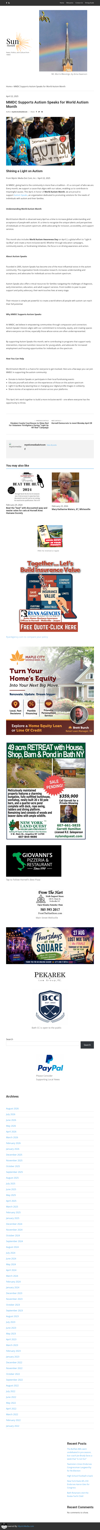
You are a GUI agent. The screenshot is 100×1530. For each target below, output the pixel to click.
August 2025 (12, 1177)
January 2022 (12, 1425)
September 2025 (14, 1171)
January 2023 (12, 1356)
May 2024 (11, 1264)
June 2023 (11, 1327)
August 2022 (12, 1385)
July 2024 (10, 1252)
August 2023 (12, 1316)
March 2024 (12, 1275)
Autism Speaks (20, 195)
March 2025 (12, 1206)
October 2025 (13, 1166)
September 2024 (14, 1241)
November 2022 (14, 1368)
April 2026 (11, 1131)
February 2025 (13, 1212)
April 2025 (11, 1200)
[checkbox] (4, 1526)
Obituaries (69, 3)
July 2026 (10, 1114)
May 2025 (11, 1195)
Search (9, 1039)
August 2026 (12, 1108)
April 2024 (11, 1270)
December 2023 (14, 1293)
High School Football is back (80, 1476)
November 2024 (14, 1229)
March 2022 (12, 1414)
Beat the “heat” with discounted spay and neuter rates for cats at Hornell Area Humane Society (26, 510)
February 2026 (13, 1143)
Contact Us (79, 3)
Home (62, 3)
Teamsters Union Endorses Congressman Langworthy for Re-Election (79, 1467)
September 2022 (14, 1379)
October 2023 (13, 1304)
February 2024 (13, 1281)
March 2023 (12, 1345)
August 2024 (12, 1247)
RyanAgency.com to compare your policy (27, 636)
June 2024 (11, 1258)
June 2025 (11, 1189)
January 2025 (12, 1218)
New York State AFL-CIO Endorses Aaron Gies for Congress (78, 1484)
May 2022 (11, 1402)
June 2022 (11, 1397)
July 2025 (10, 1183)
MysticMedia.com (26, 1526)
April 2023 (11, 1339)
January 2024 (12, 1287)
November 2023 (14, 1298)
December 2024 (14, 1223)
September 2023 (14, 1310)
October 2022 (13, 1373)
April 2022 (11, 1408)
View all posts (52, 445)
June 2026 (11, 1120)
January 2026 (12, 1148)
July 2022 (10, 1391)
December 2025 (14, 1154)
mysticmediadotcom (19, 112)
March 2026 (12, 1137)
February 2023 (13, 1350)
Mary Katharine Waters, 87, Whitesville (71, 509)
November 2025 (14, 1160)
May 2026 (11, 1125)
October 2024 (13, 1235)
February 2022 (13, 1420)
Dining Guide (89, 3)
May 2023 (11, 1333)
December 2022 (14, 1362)
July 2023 (10, 1322)
